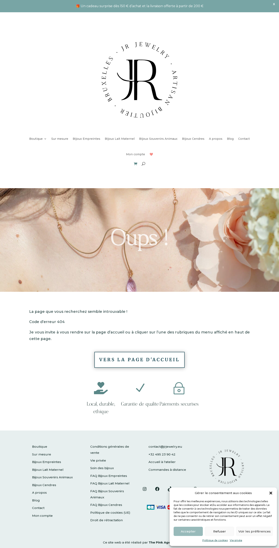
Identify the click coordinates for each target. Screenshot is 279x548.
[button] (271, 493)
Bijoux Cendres (193, 139)
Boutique (36, 139)
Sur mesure (59, 139)
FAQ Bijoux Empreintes (108, 476)
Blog (230, 139)
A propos (215, 139)
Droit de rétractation (106, 520)
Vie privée (236, 540)
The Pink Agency (162, 542)
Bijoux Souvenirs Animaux (158, 139)
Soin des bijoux (102, 468)
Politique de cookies (215, 540)
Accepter (188, 531)
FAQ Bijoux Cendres (106, 505)
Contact (244, 139)
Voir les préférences (254, 531)
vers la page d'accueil (139, 359)
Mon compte (135, 154)
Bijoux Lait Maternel (120, 139)
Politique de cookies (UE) (110, 512)
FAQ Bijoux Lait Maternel (109, 483)
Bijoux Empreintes (86, 139)
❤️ (151, 154)
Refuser (219, 531)
